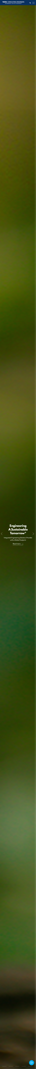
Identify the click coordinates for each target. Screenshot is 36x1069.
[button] (2, 534)
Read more (17, 544)
